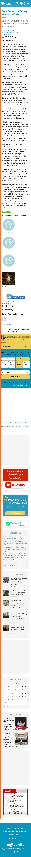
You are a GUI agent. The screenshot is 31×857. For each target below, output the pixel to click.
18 (15, 696)
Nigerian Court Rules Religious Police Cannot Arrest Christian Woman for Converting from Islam (15, 563)
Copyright (12, 834)
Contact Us (19, 834)
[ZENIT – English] (8, 3)
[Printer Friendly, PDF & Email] (6, 212)
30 (8, 703)
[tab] (10, 791)
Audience (20, 828)
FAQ (15, 828)
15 (5, 696)
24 (12, 699)
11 (15, 693)
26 (19, 699)
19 (19, 696)
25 (15, 699)
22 (5, 699)
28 (26, 699)
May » (8, 706)
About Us (10, 828)
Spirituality (8, 34)
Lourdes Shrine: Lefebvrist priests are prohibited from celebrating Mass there (18, 592)
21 (26, 696)
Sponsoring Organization (10, 831)
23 (8, 699)
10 (12, 693)
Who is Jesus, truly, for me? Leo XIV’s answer (8, 720)
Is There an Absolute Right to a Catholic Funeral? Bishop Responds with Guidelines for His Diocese (19, 628)
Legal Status (23, 831)
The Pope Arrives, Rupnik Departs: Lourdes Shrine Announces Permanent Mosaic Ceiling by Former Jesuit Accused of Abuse (19, 604)
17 (12, 696)
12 (19, 693)
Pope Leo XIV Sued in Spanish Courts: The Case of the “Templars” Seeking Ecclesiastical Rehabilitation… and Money (19, 581)
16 (8, 696)
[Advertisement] (15, 409)
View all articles (7, 324)
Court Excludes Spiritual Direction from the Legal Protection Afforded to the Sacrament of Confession (15, 543)
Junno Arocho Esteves (11, 32)
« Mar (4, 706)
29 (5, 703)
